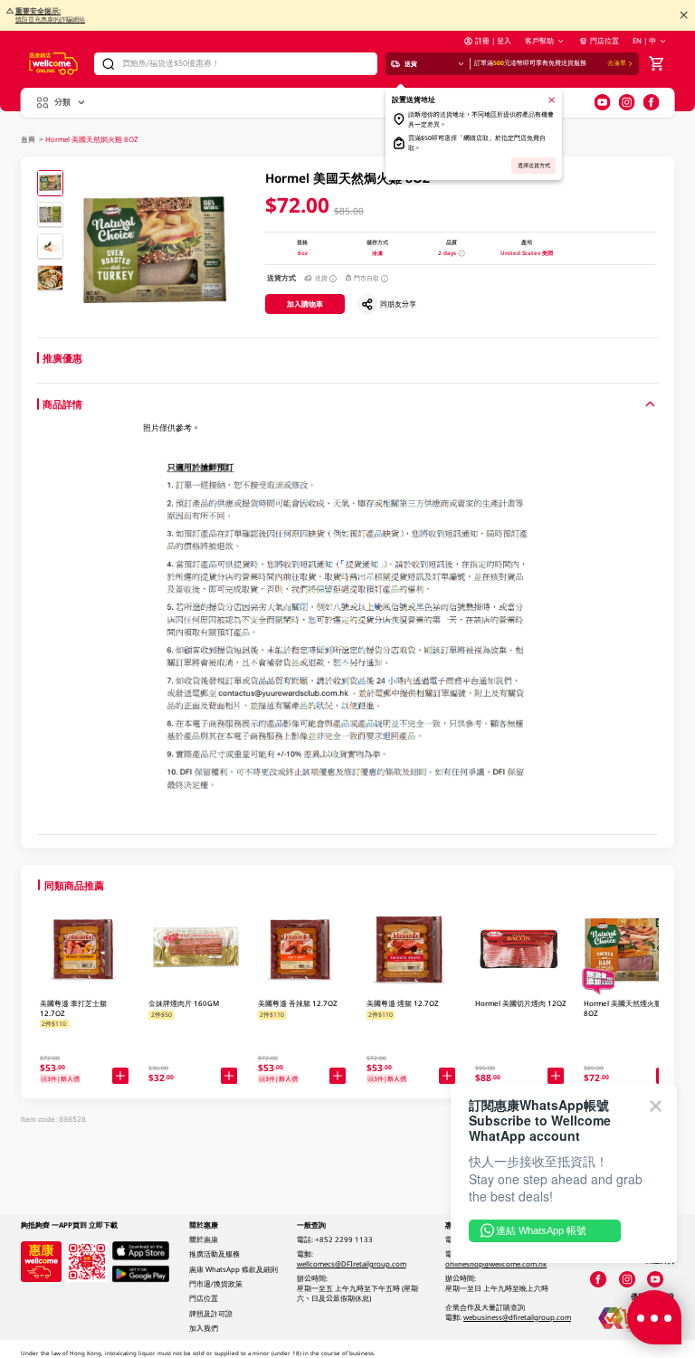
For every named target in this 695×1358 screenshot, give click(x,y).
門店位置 (604, 40)
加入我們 (203, 1328)
